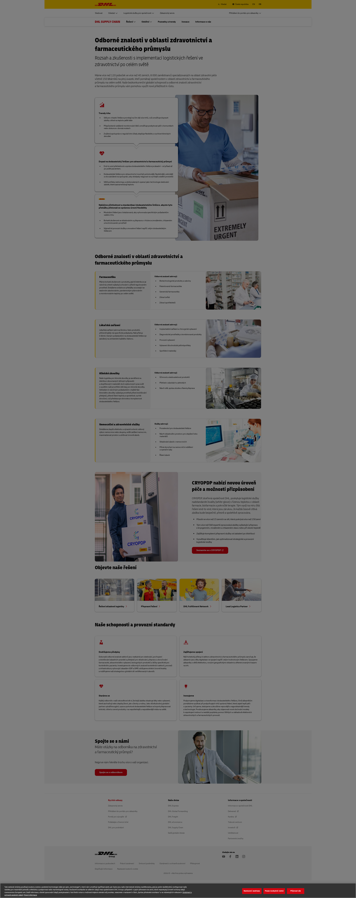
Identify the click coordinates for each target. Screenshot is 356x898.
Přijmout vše (295, 891)
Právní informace (30, 895)
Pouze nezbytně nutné (274, 891)
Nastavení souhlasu (252, 891)
